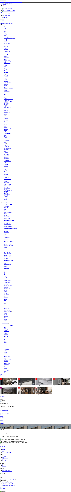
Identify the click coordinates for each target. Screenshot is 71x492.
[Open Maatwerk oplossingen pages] (8, 323)
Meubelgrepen (7, 164)
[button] (35, 481)
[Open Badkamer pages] (6, 143)
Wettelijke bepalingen (5, 451)
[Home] (2, 12)
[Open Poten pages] (5, 115)
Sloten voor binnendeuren (9, 241)
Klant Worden (4, 464)
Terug (1, 24)
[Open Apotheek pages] (6, 320)
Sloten (5, 96)
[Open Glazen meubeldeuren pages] (9, 91)
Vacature (3, 450)
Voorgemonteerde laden (9, 325)
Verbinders (6, 28)
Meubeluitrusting (7, 133)
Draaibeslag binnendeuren (9, 220)
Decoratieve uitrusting (8, 260)
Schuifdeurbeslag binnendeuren (10, 228)
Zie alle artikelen (2, 396)
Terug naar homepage (3, 437)
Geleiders (6, 72)
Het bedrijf (3, 449)
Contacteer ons (2, 428)
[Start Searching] (9, 13)
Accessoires (6, 110)
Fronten (5, 347)
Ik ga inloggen (9, 407)
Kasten (5, 368)
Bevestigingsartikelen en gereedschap (11, 204)
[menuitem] (4, 25)
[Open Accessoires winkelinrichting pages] (11, 311)
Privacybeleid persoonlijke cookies (6, 452)
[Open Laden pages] (5, 74)
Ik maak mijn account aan (3, 407)
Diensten (3, 469)
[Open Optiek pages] (5, 317)
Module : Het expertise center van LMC (7, 471)
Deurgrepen (6, 268)
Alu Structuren (7, 356)
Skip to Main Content (3, 0)
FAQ (2, 465)
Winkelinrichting (7, 280)
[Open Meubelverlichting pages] (8, 177)
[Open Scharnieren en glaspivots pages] (10, 63)
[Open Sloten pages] (5, 94)
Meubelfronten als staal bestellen (6, 470)
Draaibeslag (6, 54)
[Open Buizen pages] (5, 303)
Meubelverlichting (7, 179)
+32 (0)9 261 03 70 (2, 446)
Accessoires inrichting (8, 250)
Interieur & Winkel (4, 456)
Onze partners (4, 460)
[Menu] (2, 19)
